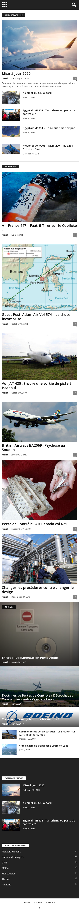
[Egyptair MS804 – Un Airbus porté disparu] (11, 131)
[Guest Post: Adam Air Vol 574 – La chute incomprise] (39, 277)
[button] (73, 5)
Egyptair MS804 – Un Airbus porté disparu (49, 128)
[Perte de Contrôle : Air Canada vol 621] (39, 490)
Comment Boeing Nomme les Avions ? (30, 719)
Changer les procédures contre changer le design (38, 589)
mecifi (5, 78)
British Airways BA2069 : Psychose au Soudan (33, 447)
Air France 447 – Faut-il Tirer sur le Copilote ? (39, 227)
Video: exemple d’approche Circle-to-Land (44, 745)
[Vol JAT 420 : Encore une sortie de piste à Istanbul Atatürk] (39, 356)
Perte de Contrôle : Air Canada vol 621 (34, 524)
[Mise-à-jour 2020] (39, 45)
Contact (38, 902)
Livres (27, 902)
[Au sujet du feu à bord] (11, 97)
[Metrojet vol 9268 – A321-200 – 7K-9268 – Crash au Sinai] (11, 149)
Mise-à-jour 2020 (16, 73)
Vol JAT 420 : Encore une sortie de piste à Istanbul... (36, 385)
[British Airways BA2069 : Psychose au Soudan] (39, 422)
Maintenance (8, 873)
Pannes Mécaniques (13, 857)
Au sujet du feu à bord (37, 93)
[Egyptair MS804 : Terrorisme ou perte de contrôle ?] (11, 115)
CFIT (4, 862)
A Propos (50, 902)
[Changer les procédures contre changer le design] (39, 559)
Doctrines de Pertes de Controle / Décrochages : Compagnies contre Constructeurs (38, 697)
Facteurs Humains (11, 851)
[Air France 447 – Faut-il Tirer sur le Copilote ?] (39, 197)
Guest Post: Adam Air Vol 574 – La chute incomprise (36, 316)
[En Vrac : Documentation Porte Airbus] (39, 634)
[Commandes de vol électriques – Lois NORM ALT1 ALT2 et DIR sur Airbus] (9, 734)
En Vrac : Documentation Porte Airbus (30, 658)
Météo (5, 868)
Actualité (6, 884)
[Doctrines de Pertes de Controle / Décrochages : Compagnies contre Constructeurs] (39, 686)
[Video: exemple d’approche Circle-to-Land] (9, 749)
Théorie (6, 879)
